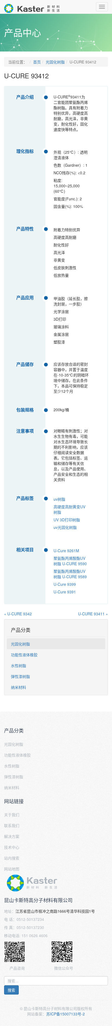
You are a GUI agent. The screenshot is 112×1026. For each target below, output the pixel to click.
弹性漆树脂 (20, 676)
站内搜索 (11, 858)
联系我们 (11, 825)
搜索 (11, 990)
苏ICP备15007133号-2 (65, 1014)
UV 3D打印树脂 (67, 519)
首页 (37, 62)
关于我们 (11, 814)
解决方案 (11, 836)
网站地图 (11, 868)
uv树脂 (59, 499)
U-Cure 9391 (65, 591)
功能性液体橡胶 (24, 654)
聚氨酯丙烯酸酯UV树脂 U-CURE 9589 (70, 573)
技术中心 (11, 847)
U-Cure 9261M (66, 550)
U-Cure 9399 (65, 584)
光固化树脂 (55, 62)
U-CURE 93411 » (93, 613)
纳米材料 (18, 687)
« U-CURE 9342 (18, 613)
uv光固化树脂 (65, 527)
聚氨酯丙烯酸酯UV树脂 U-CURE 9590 (70, 560)
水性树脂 (18, 665)
